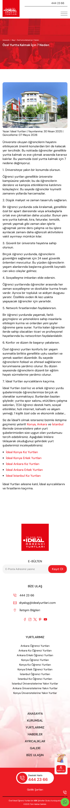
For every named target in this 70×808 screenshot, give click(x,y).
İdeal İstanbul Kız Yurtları (23, 476)
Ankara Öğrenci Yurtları (35, 646)
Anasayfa (6, 40)
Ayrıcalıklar (35, 741)
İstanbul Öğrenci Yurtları (35, 674)
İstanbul (57, 424)
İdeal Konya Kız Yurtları (22, 452)
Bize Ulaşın (35, 755)
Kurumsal (35, 721)
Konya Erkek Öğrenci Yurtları (35, 669)
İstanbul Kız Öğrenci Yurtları (35, 679)
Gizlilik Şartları (35, 789)
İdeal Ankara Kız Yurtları (22, 464)
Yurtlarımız (35, 727)
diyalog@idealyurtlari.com (34, 603)
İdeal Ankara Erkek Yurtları (24, 470)
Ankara (42, 424)
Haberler (35, 734)
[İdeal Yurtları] (11, 8)
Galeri (35, 748)
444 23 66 (57, 3)
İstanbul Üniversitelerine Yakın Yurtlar (35, 683)
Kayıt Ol (57, 569)
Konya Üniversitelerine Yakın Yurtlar (35, 693)
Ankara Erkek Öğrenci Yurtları (35, 655)
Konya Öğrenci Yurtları (35, 660)
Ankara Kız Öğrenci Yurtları (35, 650)
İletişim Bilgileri (27, 610)
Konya (31, 424)
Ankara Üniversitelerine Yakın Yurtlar (35, 688)
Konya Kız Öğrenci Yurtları (35, 664)
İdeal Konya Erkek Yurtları (23, 458)
